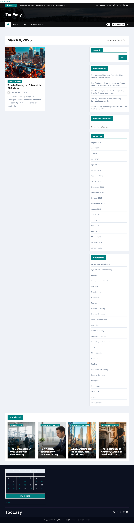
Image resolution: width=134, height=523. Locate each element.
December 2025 (97, 187)
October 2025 (96, 198)
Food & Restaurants (99, 320)
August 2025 (96, 209)
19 (19, 485)
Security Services (98, 375)
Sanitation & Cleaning (99, 369)
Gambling (95, 325)
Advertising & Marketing (100, 264)
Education (95, 297)
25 (14, 488)
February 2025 (97, 242)
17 (8, 485)
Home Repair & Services (100, 342)
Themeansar (85, 520)
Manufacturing (97, 353)
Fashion (94, 303)
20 (25, 485)
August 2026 (96, 142)
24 (8, 488)
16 (42, 481)
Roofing (94, 364)
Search (97, 50)
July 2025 (95, 215)
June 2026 (95, 154)
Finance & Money (15, 81)
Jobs (93, 347)
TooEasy (13, 14)
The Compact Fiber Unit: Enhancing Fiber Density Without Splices (107, 76)
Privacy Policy (37, 24)
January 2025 (96, 248)
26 (19, 488)
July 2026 (95, 148)
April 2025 (95, 231)
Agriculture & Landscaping (101, 270)
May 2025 (95, 226)
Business (94, 286)
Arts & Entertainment (99, 281)
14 (30, 481)
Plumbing (95, 358)
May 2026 (95, 159)
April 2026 (95, 165)
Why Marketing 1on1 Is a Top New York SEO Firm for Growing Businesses (107, 92)
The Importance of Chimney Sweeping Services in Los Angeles (106, 100)
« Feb (8, 503)
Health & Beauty (97, 331)
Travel (93, 397)
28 (31, 488)
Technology (95, 386)
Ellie (12, 92)
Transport (95, 392)
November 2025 (97, 192)
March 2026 (96, 170)
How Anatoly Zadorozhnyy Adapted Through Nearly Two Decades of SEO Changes (108, 84)
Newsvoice (73, 520)
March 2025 (96, 237)
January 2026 (96, 181)
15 (36, 481)
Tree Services (96, 403)
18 (14, 485)
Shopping (95, 381)
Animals (94, 275)
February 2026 (97, 176)
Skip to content (6, 1)
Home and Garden (98, 336)
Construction (96, 292)
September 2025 (98, 203)
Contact (24, 24)
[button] (128, 25)
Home (15, 24)
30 (42, 488)
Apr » (42, 503)
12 (19, 481)
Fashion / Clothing (98, 308)
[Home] (8, 24)
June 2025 (95, 220)
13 (25, 481)
